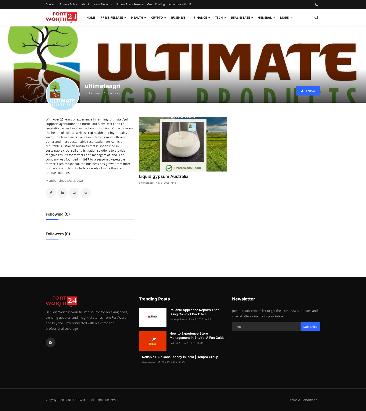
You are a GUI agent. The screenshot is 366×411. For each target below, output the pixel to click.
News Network (102, 4)
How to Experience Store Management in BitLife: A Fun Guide (197, 335)
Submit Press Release (129, 4)
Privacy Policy (68, 4)
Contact (51, 4)
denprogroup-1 (151, 362)
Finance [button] (200, 17)
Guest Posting (156, 4)
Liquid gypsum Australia (163, 176)
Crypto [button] (157, 17)
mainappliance (178, 319)
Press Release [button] (112, 17)
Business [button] (178, 17)
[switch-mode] (317, 4)
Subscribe (310, 327)
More (284, 17)
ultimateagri (146, 182)
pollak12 (175, 343)
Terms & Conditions (302, 400)
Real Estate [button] (240, 17)
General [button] (265, 17)
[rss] (50, 342)
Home (91, 17)
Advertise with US (180, 4)
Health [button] (137, 17)
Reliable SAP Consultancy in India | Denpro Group (180, 357)
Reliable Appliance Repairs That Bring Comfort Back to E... (194, 312)
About (85, 4)
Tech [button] (219, 17)
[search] (316, 17)
